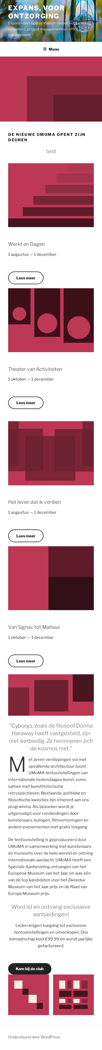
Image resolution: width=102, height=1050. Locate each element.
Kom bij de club (30, 968)
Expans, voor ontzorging (36, 12)
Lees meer (25, 278)
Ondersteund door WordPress (34, 1037)
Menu (54, 49)
